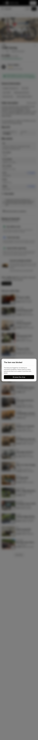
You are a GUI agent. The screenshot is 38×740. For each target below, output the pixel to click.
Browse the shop (19, 377)
